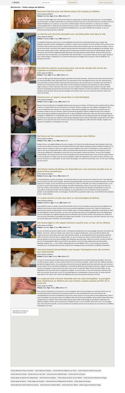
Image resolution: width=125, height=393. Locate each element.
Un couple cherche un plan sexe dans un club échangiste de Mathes (68, 198)
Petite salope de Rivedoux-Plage (90, 385)
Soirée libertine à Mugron (48, 378)
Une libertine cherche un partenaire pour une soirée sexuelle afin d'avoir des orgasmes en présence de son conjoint (72, 69)
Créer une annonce (105, 2)
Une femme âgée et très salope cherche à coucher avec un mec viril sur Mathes (73, 223)
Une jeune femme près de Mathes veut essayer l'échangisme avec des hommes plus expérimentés (73, 250)
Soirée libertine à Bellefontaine (57, 374)
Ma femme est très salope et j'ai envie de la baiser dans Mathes (66, 136)
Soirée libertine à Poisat (19, 374)
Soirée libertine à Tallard (70, 385)
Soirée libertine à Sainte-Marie (50, 385)
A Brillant (15, 2)
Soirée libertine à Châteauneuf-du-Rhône (59, 381)
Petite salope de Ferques (82, 381)
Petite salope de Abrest (18, 381)
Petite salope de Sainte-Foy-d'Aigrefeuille (24, 378)
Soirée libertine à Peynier (77, 374)
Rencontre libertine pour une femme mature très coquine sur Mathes (68, 11)
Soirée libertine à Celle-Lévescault (89, 370)
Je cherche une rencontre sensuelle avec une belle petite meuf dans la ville (71, 34)
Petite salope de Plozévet (36, 381)
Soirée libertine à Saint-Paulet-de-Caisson (25, 385)
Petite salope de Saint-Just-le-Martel (70, 378)
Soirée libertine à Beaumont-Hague (95, 378)
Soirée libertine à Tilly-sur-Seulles (22, 370)
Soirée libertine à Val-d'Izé (36, 374)
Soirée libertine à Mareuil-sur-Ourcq (65, 370)
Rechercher (73, 2)
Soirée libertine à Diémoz (43, 370)
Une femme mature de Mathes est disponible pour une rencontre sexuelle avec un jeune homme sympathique (74, 170)
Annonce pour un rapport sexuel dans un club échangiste (63, 97)
